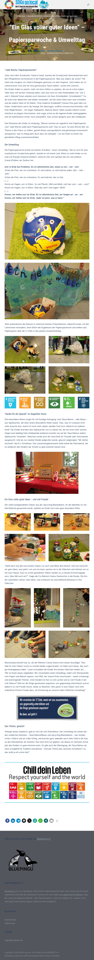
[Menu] (88, 5)
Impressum (10, 923)
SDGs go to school (69, 16)
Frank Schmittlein (53, 956)
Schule (58, 16)
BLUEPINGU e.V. (52, 952)
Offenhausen (48, 16)
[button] (7, 821)
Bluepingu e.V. (44, 838)
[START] (30, 51)
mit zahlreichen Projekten (71, 894)
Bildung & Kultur (35, 16)
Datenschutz (10, 920)
